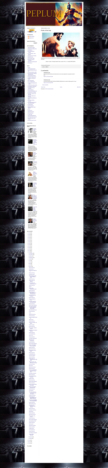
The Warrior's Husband (33, 432)
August (30, 259)
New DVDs (31, 365)
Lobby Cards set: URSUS (32, 281)
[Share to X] (45, 66)
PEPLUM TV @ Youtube (32, 55)
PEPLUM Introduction (31, 68)
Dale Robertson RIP (32, 421)
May (30, 263)
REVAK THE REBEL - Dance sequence (32, 345)
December (31, 253)
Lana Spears (31, 390)
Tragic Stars (30, 114)
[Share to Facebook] (46, 66)
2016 (29, 247)
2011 (29, 441)
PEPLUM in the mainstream (31, 340)
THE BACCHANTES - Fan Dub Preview (32, 302)
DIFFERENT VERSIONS (32, 86)
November (31, 254)
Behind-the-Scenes (32, 314)
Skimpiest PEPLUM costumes (32, 296)
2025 (29, 234)
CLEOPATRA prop (32, 354)
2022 (29, 238)
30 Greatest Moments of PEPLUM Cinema (32, 103)
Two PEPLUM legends (33, 338)
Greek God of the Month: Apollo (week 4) (35, 209)
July (30, 260)
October (30, 256)
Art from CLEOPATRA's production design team (33, 371)
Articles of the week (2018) (32, 85)
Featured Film (30, 104)
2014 (29, 250)
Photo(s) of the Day (32, 395)
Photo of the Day (32, 267)
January (30, 438)
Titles (29, 109)
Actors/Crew (30, 110)
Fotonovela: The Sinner (32, 92)
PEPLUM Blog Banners (32, 115)
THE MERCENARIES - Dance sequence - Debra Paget (33, 307)
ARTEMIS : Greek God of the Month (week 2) (35, 185)
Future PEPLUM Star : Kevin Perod (35, 173)
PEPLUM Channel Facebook (31, 60)
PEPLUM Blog (31, 36)
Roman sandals (31, 324)
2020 (29, 241)
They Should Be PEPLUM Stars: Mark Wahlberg (35, 197)
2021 (29, 240)
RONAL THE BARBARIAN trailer (32, 289)
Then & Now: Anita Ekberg (35, 153)
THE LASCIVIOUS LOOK (32, 72)
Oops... (30, 312)
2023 (29, 237)
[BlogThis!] (43, 66)
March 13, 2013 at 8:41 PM (48, 76)
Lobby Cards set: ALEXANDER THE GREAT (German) (32, 397)
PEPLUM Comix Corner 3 (32, 116)
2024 (29, 235)
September (31, 257)
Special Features (31, 105)
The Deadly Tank (32, 429)
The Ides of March (32, 355)
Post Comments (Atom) (49, 88)
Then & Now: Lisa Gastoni (32, 416)
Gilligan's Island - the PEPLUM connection (33, 362)
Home (61, 87)
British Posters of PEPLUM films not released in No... (32, 293)
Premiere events (32, 274)
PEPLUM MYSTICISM (32, 75)
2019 (29, 243)
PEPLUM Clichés (31, 111)
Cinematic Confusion (32, 373)
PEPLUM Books (31, 89)
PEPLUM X (35, 161)
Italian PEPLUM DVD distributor (32, 376)
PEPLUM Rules (30, 113)
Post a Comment (45, 84)
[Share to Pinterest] (47, 66)
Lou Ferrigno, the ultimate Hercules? (32, 283)
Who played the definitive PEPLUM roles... (32, 74)
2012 (29, 440)
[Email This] (42, 66)
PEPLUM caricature (32, 425)
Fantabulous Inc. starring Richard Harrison (32, 406)
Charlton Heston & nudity (34, 129)
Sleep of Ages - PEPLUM (31, 435)
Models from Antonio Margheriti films (32, 387)
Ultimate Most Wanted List (32, 91)
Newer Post (43, 87)
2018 (29, 244)
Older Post (79, 87)
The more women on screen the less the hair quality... (32, 393)
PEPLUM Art (31, 411)
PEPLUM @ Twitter (31, 58)
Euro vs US (31, 335)
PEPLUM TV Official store (32, 48)
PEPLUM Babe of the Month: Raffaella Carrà (32, 276)
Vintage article (31, 378)
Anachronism (31, 269)
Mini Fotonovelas (31, 80)
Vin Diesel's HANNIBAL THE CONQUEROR (33, 400)
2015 (29, 249)
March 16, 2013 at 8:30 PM (48, 82)
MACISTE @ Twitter (31, 47)
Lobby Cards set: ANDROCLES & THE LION (33, 359)
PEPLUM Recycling (32, 403)
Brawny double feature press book (33, 385)
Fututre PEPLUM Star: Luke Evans (35, 220)
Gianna (30, 286)
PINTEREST (30, 50)
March (30, 266)
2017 (29, 246)
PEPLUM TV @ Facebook (32, 61)
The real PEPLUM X (31, 81)
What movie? (31, 319)
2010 (29, 443)
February (30, 436)
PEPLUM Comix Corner (32, 120)
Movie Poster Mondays (33, 305)
